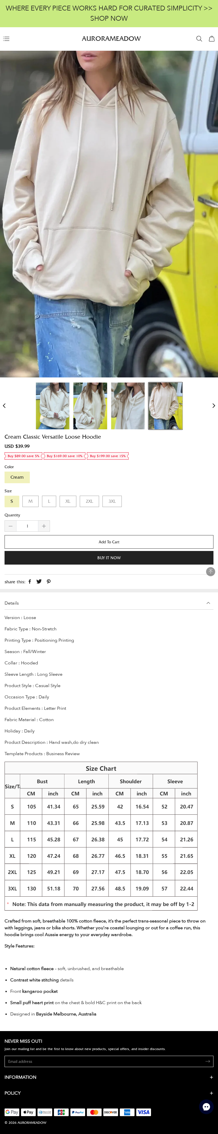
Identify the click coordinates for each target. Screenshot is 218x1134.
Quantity (12, 515)
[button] (4, 405)
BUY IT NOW (109, 558)
